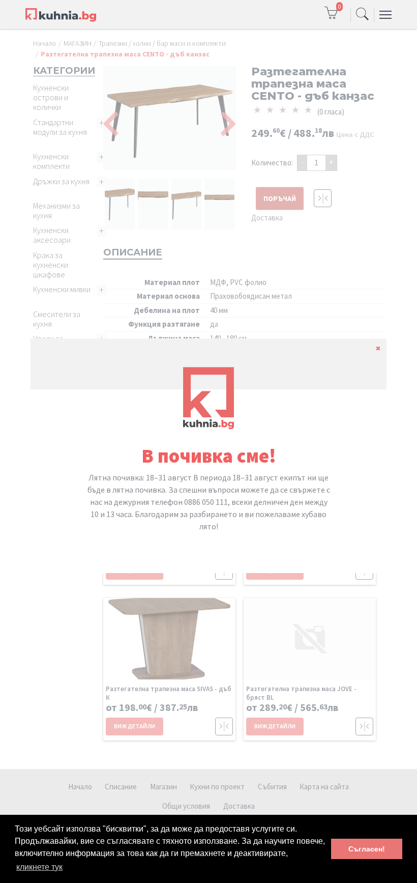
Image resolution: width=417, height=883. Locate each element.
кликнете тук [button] (39, 867)
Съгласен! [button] (366, 849)
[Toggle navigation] (362, 15)
